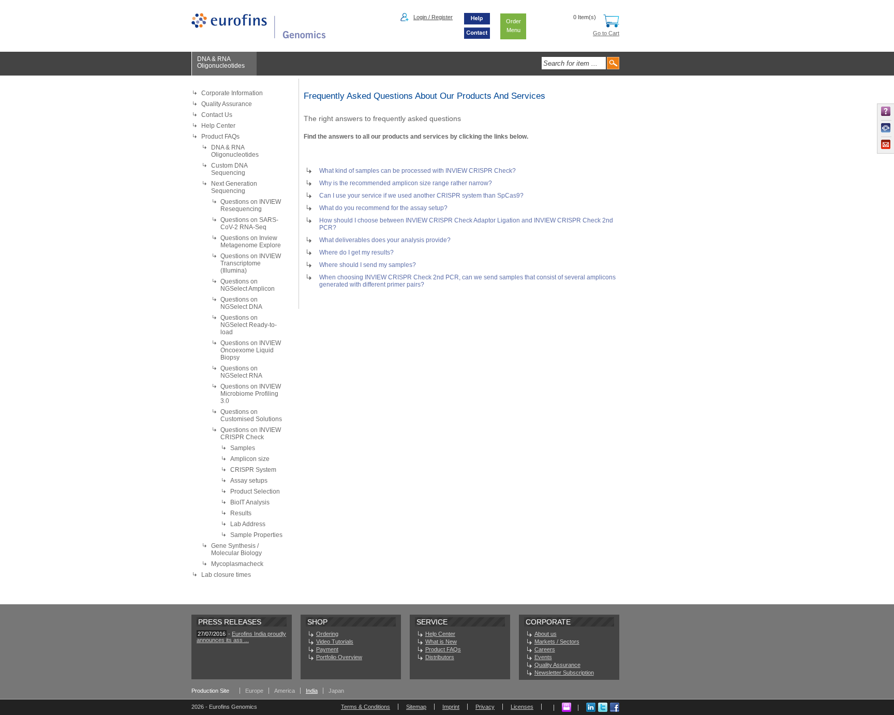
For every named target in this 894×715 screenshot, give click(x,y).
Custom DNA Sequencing (229, 169)
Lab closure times (226, 574)
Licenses (522, 707)
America (284, 691)
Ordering (327, 634)
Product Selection (255, 491)
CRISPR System (253, 469)
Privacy (485, 707)
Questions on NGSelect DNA (241, 303)
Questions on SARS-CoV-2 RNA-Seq (249, 223)
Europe (254, 691)
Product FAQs (220, 136)
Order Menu (513, 25)
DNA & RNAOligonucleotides (221, 62)
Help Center (218, 125)
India (312, 691)
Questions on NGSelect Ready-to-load (248, 325)
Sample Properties (256, 535)
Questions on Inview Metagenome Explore (250, 241)
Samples (242, 448)
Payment (327, 649)
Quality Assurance (226, 104)
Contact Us (216, 114)
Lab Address (247, 524)
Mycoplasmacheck (237, 564)
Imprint (450, 707)
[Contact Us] (477, 37)
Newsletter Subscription (564, 672)
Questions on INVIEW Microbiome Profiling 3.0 (250, 394)
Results (240, 513)
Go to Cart (606, 33)
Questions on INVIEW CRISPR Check (250, 433)
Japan (336, 691)
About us (545, 634)
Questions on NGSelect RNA (241, 372)
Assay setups (248, 480)
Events (543, 657)
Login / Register (433, 17)
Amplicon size (250, 459)
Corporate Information (232, 93)
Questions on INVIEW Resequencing (250, 205)
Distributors (439, 657)
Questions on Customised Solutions (251, 415)
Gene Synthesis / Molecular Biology (236, 549)
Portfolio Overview (339, 657)
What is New (441, 641)
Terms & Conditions (365, 707)
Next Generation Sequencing (234, 187)
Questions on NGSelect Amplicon (247, 285)
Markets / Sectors (556, 641)
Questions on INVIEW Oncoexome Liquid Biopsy (250, 350)
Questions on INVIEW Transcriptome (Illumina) (250, 263)
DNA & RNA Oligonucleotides (235, 151)
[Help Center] (477, 24)
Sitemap (416, 707)
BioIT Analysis (250, 502)
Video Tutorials (334, 641)
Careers (544, 649)
